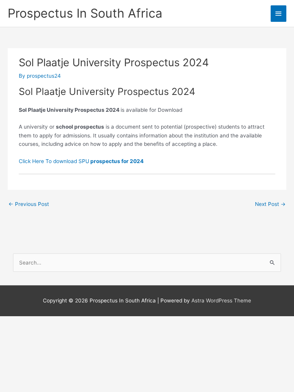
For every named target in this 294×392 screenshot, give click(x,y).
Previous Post (28, 204)
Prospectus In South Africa (85, 13)
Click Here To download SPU (81, 161)
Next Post (270, 204)
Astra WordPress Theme (221, 300)
